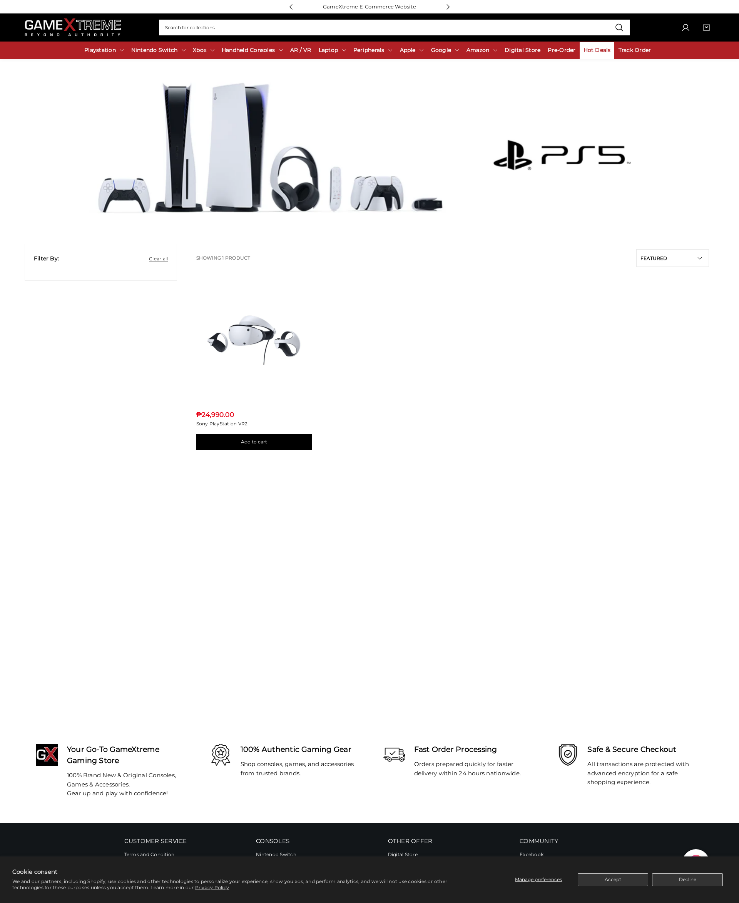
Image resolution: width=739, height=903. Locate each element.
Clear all (158, 259)
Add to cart (254, 442)
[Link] (73, 27)
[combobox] (394, 28)
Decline (687, 879)
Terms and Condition (149, 854)
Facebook (531, 854)
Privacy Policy (212, 887)
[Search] (619, 27)
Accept (613, 879)
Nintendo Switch (276, 854)
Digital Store (403, 854)
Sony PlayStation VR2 (222, 424)
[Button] (290, 6)
